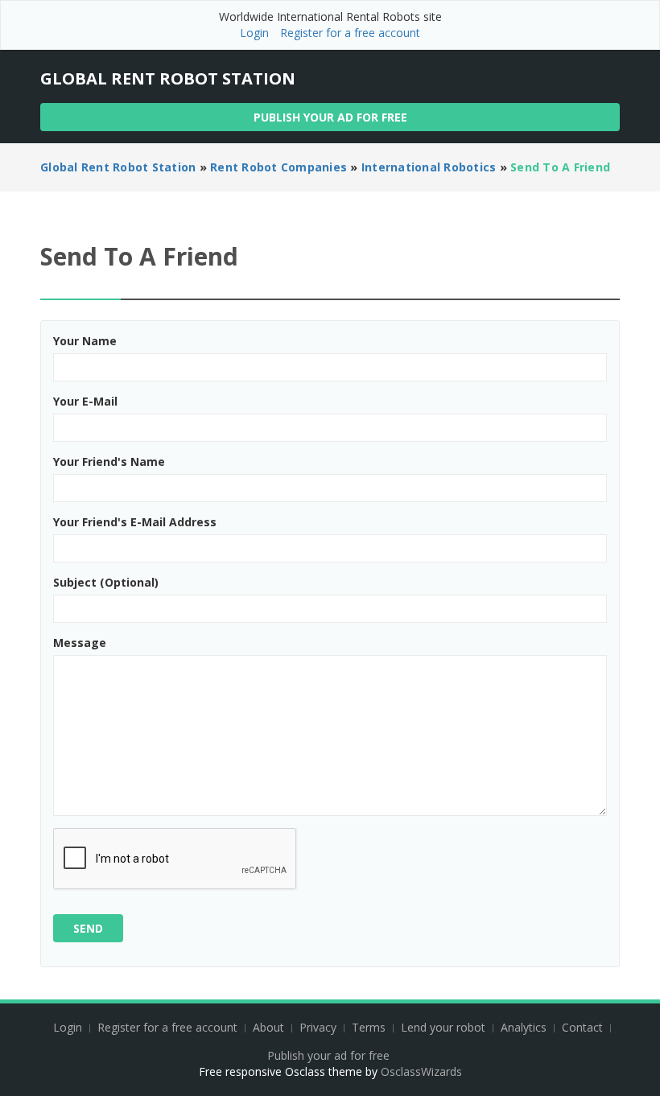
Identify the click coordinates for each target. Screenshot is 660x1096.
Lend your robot (443, 1027)
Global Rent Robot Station (167, 78)
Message (79, 642)
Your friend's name (109, 461)
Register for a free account (350, 32)
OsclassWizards (421, 1071)
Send (88, 928)
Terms (369, 1027)
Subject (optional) (106, 582)
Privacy (317, 1027)
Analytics (524, 1027)
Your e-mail (85, 401)
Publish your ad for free (330, 117)
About (268, 1027)
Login (254, 32)
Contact (584, 1027)
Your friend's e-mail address (135, 521)
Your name (85, 340)
